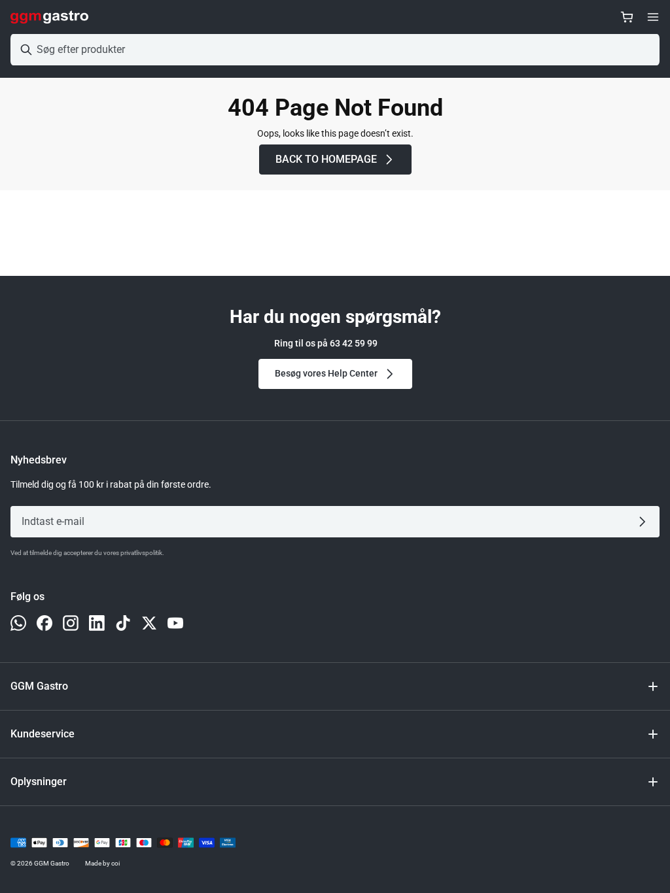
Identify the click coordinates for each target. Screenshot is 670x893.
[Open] (653, 17)
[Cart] (626, 17)
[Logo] (49, 17)
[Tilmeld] (645, 521)
